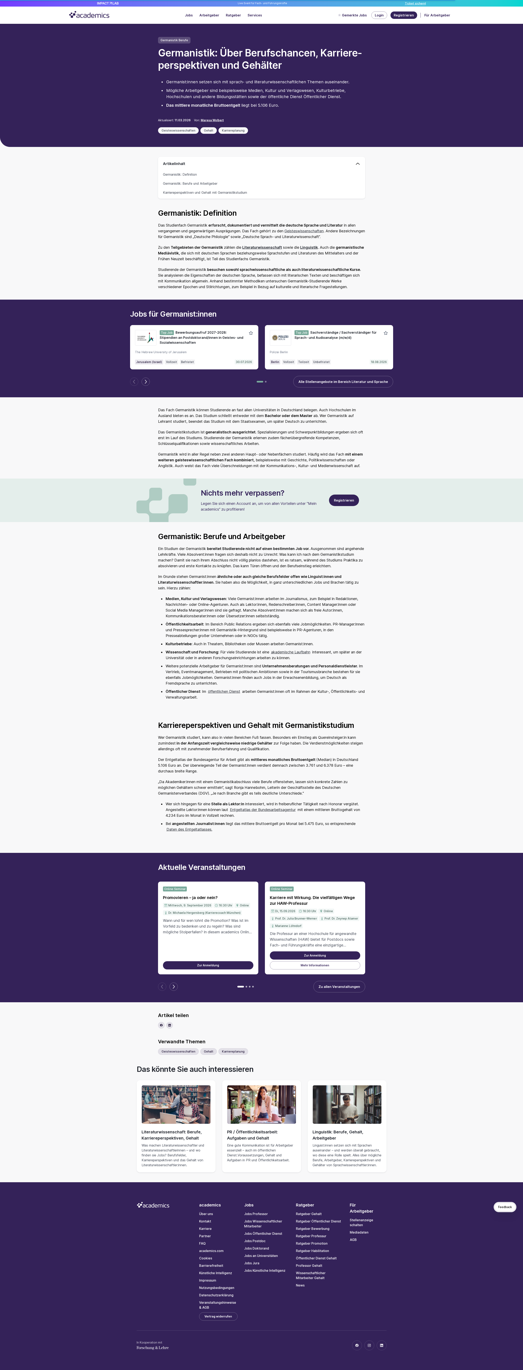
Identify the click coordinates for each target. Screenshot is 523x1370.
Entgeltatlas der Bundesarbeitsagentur (263, 810)
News (300, 1285)
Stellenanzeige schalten (361, 1222)
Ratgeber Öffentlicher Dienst (318, 1221)
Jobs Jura (251, 1263)
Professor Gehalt (309, 1265)
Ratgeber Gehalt (309, 1214)
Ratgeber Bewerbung (312, 1229)
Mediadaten (359, 1232)
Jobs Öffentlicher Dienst (263, 1233)
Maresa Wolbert (212, 120)
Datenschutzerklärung (216, 1295)
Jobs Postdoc (255, 1241)
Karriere (205, 1229)
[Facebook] (357, 1345)
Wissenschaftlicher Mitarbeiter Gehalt (311, 1275)
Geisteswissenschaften (304, 231)
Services (255, 15)
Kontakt (205, 1221)
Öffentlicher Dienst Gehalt (316, 1258)
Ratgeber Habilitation (312, 1251)
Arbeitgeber (209, 15)
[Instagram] (369, 1345)
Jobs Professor (256, 1214)
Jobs (189, 15)
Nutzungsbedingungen (216, 1288)
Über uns (206, 1214)
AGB (353, 1240)
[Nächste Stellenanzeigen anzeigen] (146, 382)
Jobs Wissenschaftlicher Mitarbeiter (263, 1223)
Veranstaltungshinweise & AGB (217, 1304)
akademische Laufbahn (290, 652)
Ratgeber (233, 15)
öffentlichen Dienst (224, 691)
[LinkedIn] (382, 1345)
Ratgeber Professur (311, 1236)
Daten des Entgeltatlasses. (189, 829)
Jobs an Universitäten (261, 1256)
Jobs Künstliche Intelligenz (264, 1270)
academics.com (211, 1251)
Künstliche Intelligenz (215, 1273)
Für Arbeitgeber (437, 15)
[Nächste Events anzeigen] (174, 987)
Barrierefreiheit (211, 1265)
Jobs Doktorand (256, 1248)
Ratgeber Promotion (312, 1243)
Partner (205, 1236)
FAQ (202, 1243)
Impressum (207, 1280)
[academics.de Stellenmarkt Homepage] (89, 14)
